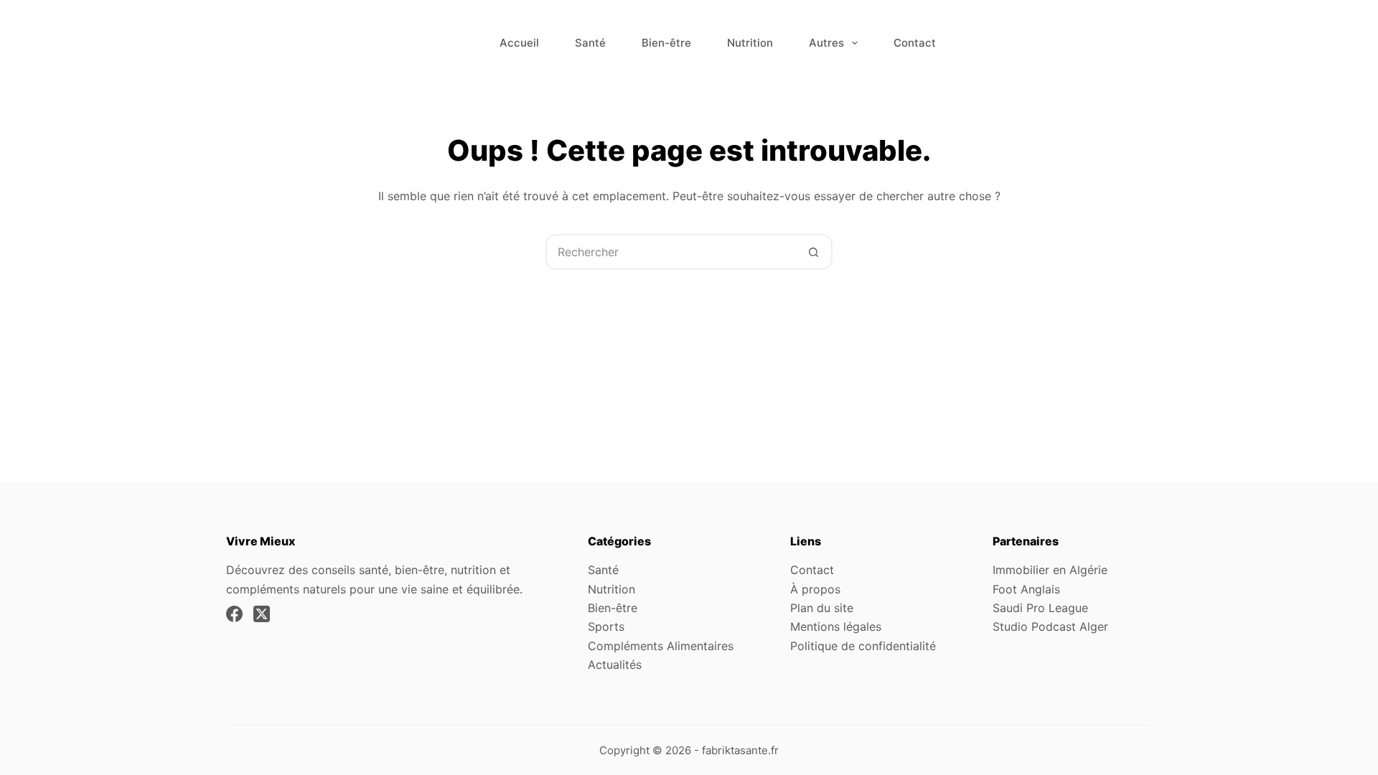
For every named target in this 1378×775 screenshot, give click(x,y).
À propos (815, 589)
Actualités (615, 664)
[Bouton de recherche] (813, 252)
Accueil (519, 43)
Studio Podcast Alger (1050, 626)
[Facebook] (234, 614)
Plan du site (821, 608)
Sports (606, 626)
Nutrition (750, 43)
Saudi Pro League (1040, 608)
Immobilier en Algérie (1050, 570)
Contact (915, 43)
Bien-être (666, 43)
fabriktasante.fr (740, 750)
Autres (826, 43)
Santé (590, 43)
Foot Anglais (1026, 589)
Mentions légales (835, 626)
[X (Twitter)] (261, 614)
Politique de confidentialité (863, 646)
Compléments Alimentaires (660, 646)
